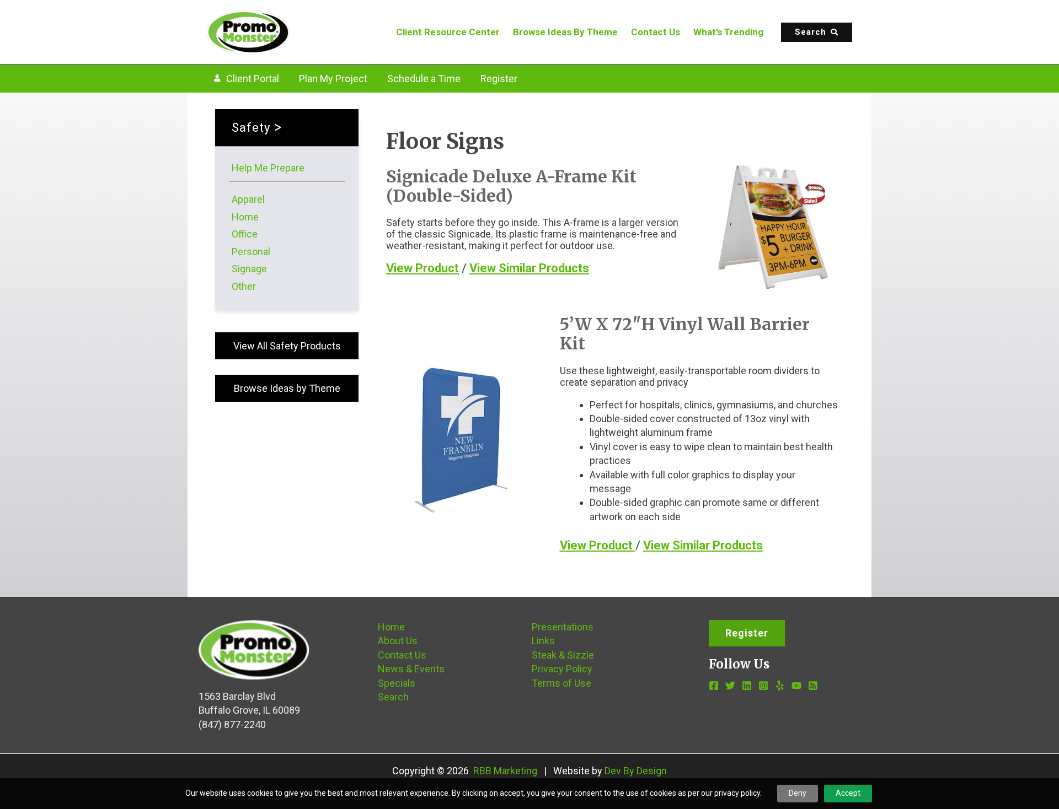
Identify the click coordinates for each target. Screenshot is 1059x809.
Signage (249, 268)
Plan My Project (333, 78)
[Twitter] (730, 686)
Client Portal (252, 78)
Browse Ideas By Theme (565, 31)
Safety (251, 127)
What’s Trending (728, 31)
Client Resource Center (448, 31)
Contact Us (655, 31)
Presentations (562, 627)
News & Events (411, 669)
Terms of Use (561, 683)
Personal (251, 251)
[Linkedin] (747, 686)
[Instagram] (763, 686)
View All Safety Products (287, 346)
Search (393, 697)
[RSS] (813, 686)
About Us (398, 640)
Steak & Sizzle (563, 655)
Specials (396, 683)
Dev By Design (636, 770)
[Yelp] (780, 686)
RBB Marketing (505, 770)
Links (543, 640)
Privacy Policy (562, 669)
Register (498, 78)
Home (245, 217)
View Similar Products (529, 268)
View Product (422, 268)
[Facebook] (714, 686)
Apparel (248, 199)
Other (244, 286)
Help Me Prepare (268, 168)
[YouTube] (796, 686)
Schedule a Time (424, 78)
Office (245, 234)
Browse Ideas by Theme (287, 388)
